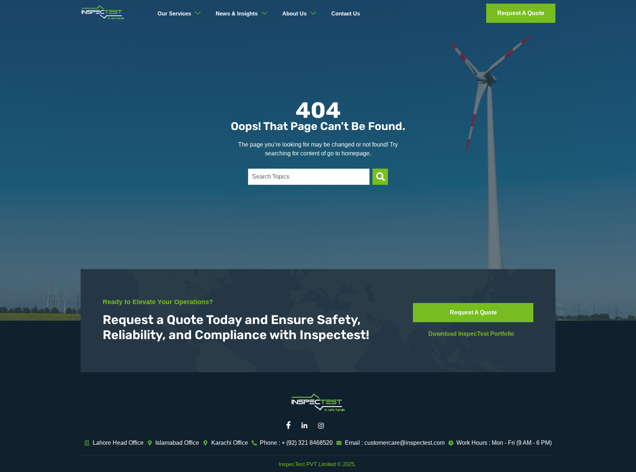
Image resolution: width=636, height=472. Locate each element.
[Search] (380, 177)
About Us (294, 13)
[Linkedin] (306, 425)
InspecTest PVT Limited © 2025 (316, 464)
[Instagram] (323, 425)
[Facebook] (290, 425)
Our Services (174, 13)
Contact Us (345, 13)
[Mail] (340, 425)
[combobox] (309, 177)
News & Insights (237, 13)
